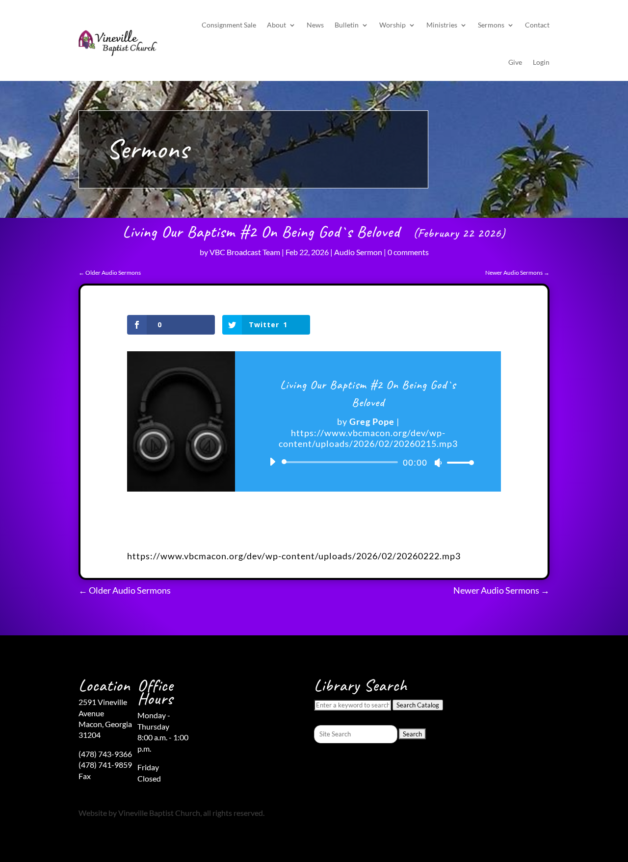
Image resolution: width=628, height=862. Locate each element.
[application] (367, 462)
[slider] (457, 462)
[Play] (272, 462)
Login (541, 62)
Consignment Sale (229, 25)
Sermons (491, 25)
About (276, 25)
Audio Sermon (358, 252)
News (315, 25)
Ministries (441, 25)
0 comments (408, 252)
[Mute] (438, 462)
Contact (537, 25)
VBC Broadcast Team (244, 252)
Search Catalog (417, 705)
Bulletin (347, 25)
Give (515, 62)
